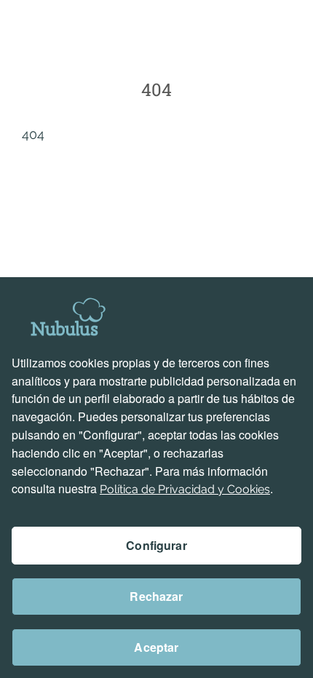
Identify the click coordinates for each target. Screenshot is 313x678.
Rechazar (156, 596)
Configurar (156, 545)
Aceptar (156, 647)
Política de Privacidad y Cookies (185, 489)
